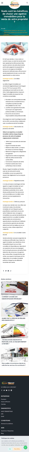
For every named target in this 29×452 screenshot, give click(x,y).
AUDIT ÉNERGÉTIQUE (7, 411)
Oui (10, 449)
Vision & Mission (5, 401)
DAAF (2, 416)
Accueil (3, 28)
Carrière (3, 404)
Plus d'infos (17, 449)
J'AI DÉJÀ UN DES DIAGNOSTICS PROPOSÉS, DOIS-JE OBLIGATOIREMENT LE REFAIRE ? (14, 342)
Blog (2, 433)
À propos (3, 399)
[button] (27, 2)
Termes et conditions (7, 423)
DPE (2, 414)
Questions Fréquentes (7, 431)
